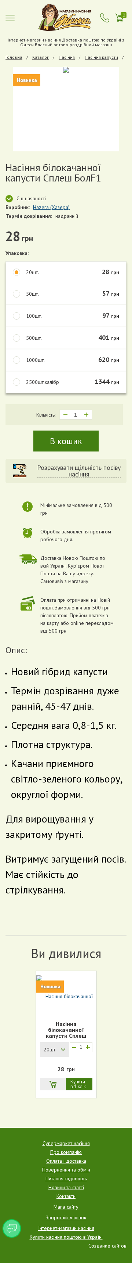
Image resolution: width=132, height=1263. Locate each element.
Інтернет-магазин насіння (66, 1228)
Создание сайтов (107, 1245)
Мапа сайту (66, 1206)
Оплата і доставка (66, 1160)
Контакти (66, 1196)
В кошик (66, 441)
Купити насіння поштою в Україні (66, 1236)
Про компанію (66, 1152)
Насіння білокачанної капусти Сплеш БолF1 (66, 1030)
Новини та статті (66, 1187)
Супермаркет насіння (66, 1143)
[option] (66, 109)
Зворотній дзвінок (66, 1217)
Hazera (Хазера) (51, 207)
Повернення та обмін (66, 1169)
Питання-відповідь (66, 1178)
